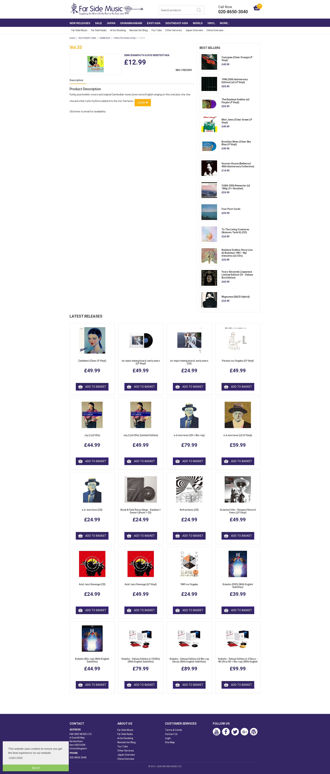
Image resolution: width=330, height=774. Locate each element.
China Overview (215, 30)
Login (168, 738)
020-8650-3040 (78, 757)
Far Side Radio (99, 30)
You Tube (156, 30)
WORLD (198, 23)
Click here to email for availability (88, 111)
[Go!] (199, 10)
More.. (224, 23)
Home (72, 38)
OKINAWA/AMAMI (131, 23)
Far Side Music (79, 30)
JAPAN (111, 23)
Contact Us (171, 734)
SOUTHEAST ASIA (176, 23)
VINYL (211, 23)
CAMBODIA (104, 38)
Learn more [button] (16, 757)
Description (76, 80)
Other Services (173, 30)
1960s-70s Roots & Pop (124, 38)
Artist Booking (118, 30)
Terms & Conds (173, 730)
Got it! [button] (36, 767)
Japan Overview (194, 30)
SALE (98, 23)
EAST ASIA (154, 23)
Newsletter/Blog (138, 30)
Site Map (170, 742)
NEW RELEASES (80, 23)
